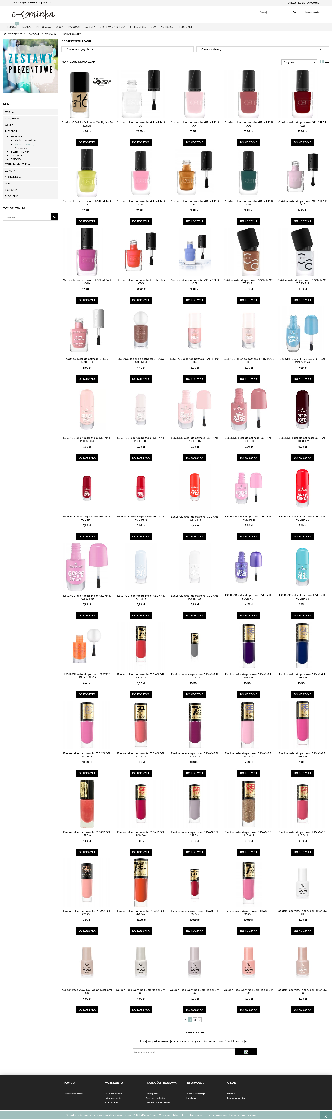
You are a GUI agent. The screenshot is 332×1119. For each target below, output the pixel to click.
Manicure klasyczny (24, 144)
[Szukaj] (294, 12)
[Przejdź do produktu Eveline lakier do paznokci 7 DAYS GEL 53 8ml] (194, 882)
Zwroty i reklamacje (195, 1093)
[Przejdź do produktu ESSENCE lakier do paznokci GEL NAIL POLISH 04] (87, 409)
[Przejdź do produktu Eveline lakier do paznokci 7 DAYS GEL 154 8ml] (141, 725)
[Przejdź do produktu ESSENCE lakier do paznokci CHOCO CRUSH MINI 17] (141, 330)
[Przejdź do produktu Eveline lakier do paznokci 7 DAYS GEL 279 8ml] (87, 882)
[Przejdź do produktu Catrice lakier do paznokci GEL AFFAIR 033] (87, 173)
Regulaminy (192, 1098)
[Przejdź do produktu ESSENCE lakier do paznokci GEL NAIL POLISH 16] (141, 488)
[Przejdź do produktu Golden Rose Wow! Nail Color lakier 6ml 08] (248, 961)
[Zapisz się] (246, 1051)
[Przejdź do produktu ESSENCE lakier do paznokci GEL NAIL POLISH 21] (248, 488)
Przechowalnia (111, 1102)
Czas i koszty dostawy (156, 1098)
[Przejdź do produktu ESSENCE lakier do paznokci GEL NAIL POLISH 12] (302, 409)
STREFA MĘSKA (13, 177)
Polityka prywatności (74, 1093)
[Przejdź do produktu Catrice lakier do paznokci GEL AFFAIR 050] (141, 251)
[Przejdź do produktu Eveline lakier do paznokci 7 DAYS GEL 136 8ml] (302, 646)
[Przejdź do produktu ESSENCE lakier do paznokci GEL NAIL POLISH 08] (248, 409)
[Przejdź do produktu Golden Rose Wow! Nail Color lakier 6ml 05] (87, 961)
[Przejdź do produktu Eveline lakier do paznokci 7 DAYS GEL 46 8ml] (141, 882)
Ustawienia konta (113, 1098)
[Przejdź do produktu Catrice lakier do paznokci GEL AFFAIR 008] (248, 94)
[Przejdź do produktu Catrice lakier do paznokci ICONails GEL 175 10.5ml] (302, 251)
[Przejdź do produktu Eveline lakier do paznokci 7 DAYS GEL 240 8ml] (248, 803)
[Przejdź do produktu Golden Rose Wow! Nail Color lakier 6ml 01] (302, 882)
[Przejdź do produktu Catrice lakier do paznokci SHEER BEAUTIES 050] (87, 330)
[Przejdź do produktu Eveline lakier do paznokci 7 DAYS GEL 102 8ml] (141, 646)
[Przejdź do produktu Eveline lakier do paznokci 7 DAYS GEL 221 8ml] (194, 803)
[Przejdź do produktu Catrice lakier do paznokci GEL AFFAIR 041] (248, 173)
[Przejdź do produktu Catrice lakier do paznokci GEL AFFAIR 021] (302, 94)
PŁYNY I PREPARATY (21, 151)
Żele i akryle (21, 148)
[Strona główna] (33, 14)
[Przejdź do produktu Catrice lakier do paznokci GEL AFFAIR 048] (302, 173)
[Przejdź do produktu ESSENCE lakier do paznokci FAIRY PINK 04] (194, 330)
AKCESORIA (17, 155)
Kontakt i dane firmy (237, 1098)
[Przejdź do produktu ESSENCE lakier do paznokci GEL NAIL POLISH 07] (194, 409)
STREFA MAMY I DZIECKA (18, 164)
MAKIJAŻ (9, 112)
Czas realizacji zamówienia (158, 1102)
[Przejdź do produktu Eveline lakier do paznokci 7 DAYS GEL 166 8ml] (302, 725)
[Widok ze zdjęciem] (322, 61)
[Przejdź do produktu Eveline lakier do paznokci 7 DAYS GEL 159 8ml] (194, 725)
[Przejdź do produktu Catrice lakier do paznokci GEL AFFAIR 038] (141, 173)
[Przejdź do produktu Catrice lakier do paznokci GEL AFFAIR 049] (87, 251)
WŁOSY (9, 125)
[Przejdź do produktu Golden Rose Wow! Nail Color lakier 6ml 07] (194, 961)
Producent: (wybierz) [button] (79, 49)
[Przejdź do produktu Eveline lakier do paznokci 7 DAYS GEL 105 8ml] (194, 646)
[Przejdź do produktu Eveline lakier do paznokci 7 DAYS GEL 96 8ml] (248, 882)
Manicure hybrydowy (25, 140)
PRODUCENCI (12, 196)
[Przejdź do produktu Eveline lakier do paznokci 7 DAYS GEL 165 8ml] (248, 725)
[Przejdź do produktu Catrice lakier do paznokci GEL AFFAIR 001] (141, 94)
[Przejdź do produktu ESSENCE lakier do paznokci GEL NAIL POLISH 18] (194, 488)
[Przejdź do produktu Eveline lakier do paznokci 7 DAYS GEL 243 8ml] (302, 803)
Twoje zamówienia (113, 1093)
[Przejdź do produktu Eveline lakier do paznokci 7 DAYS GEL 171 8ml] (87, 803)
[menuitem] (11, 27)
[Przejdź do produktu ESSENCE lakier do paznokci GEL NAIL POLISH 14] (87, 488)
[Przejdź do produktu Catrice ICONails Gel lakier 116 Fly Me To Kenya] (87, 94)
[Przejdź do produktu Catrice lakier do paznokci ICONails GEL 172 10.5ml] (248, 251)
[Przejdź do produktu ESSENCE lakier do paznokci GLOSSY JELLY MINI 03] (87, 646)
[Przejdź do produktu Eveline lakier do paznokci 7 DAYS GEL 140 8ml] (87, 725)
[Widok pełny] (327, 61)
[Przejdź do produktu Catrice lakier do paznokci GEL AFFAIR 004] (194, 94)
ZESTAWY (16, 159)
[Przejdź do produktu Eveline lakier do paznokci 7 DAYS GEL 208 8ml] (141, 803)
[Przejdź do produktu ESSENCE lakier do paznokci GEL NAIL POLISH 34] (248, 567)
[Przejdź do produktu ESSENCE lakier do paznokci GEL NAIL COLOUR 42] (302, 330)
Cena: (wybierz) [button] (211, 49)
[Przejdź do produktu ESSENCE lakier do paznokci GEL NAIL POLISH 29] (87, 567)
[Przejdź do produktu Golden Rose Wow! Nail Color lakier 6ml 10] (302, 961)
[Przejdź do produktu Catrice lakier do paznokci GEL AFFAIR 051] (194, 251)
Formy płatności (153, 1093)
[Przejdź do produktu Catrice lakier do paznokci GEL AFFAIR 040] (194, 173)
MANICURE (16, 136)
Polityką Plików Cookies (145, 1115)
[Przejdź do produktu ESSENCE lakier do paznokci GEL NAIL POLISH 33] (194, 567)
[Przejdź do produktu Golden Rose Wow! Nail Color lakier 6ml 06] (141, 961)
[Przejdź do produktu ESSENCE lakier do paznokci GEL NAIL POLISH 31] (141, 567)
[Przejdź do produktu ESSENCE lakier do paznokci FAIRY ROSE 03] (248, 330)
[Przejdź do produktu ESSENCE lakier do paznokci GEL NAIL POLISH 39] (302, 567)
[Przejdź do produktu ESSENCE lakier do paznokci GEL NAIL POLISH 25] (302, 488)
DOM (7, 183)
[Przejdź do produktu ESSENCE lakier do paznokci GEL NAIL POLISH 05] (141, 409)
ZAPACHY (10, 170)
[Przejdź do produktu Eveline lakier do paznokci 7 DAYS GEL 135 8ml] (248, 646)
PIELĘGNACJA (12, 118)
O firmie (231, 1093)
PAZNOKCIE (11, 131)
